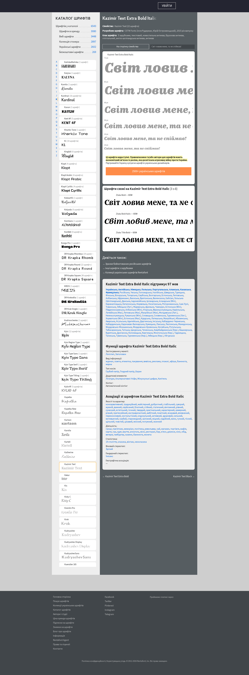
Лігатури (110, 377)
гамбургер (119, 433)
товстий (119, 420)
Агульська (121, 319)
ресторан (150, 430)
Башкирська (185, 328)
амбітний (151, 411)
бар (158, 430)
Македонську (185, 322)
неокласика (141, 440)
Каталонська (128, 302)
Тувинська (121, 334)
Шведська (169, 290)
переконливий (113, 414)
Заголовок (120, 352)
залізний (146, 417)
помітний (162, 411)
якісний (137, 420)
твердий (141, 408)
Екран (138, 369)
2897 (93, 40)
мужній (109, 405)
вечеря (109, 433)
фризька (149, 305)
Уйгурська (169, 334)
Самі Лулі (183, 302)
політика (139, 427)
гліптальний (108, 36)
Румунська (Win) (133, 314)
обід (184, 430)
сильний (178, 414)
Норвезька (141, 302)
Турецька (179, 290)
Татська (126, 328)
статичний (158, 405)
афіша (173, 359)
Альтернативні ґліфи (125, 377)
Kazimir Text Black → (184, 474)
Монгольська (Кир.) (163, 331)
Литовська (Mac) (132, 311)
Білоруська (120, 293)
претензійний (120, 411)
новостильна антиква (154, 33)
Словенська (160, 314)
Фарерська (138, 305)
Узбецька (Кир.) (155, 334)
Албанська (111, 296)
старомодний (134, 417)
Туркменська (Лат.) (176, 314)
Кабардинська (113, 322)
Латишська (156, 316)
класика (122, 440)
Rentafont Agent (61, 640)
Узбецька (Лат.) (124, 305)
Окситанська (154, 302)
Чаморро (159, 305)
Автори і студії (60, 614)
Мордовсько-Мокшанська (119, 325)
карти (109, 430)
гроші (109, 427)
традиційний (130, 402)
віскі (142, 430)
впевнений (183, 411)
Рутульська (175, 325)
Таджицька (180, 331)
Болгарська (155, 293)
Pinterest (109, 605)
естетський (121, 408)
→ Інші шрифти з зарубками (117, 266)
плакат (165, 359)
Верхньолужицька (162, 308)
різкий (109, 411)
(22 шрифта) (133, 24)
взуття (126, 430)
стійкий (148, 405)
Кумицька (150, 322)
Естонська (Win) (173, 305)
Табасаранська (113, 328)
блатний (139, 405)
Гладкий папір (127, 369)
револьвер (150, 427)
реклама (156, 359)
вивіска (147, 359)
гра (114, 430)
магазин (165, 427)
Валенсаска (159, 296)
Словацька (147, 314)
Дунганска (122, 331)
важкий (118, 405)
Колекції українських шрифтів (68, 605)
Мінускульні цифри (147, 377)
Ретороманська (170, 302)
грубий (123, 417)
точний (132, 408)
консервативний (114, 402)
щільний (110, 420)
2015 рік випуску (185, 29)
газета (117, 359)
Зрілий (109, 447)
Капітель (162, 377)
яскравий (172, 411)
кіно (178, 430)
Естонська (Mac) (132, 316)
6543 (93, 24)
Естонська (167, 293)
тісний (188, 417)
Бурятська (111, 331)
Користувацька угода (115, 661)
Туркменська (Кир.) (137, 334)
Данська (126, 299)
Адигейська (133, 319)
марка (109, 362)
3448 (93, 35)
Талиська (110, 334)
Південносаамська (115, 308)
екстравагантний (137, 411)
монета (147, 433)
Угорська (147, 308)
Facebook (109, 597)
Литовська (178, 293)
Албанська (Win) (134, 308)
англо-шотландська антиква (130, 36)
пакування (137, 359)
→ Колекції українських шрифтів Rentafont (125, 271)
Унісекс (109, 454)
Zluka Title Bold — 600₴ (126, 231)
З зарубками (124, 33)
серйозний (128, 405)
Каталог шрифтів (61, 609)
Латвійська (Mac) (114, 311)
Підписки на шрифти (63, 622)
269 (94, 50)
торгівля (174, 427)
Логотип (110, 352)
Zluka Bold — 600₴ (124, 193)
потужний (147, 420)
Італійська (158, 290)
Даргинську (146, 319)
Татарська (132, 293)
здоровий (168, 414)
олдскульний (144, 414)
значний (157, 420)
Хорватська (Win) (114, 316)
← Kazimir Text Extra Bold (115, 474)
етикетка (126, 359)
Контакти (58, 648)
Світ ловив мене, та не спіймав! (166, 45)
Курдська (145, 316)
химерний (181, 408)
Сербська (143, 293)
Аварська (110, 319)
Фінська (110, 293)
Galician (169, 296)
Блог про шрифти (62, 631)
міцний (156, 417)
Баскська (134, 296)
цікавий (128, 420)
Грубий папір (112, 369)
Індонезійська (138, 299)
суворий (180, 402)
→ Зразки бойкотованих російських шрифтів (126, 262)
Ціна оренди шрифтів (64, 618)
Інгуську (157, 319)
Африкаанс (123, 296)
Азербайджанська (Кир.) (166, 328)
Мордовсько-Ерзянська (145, 325)
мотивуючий (112, 417)
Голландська (145, 290)
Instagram (110, 610)
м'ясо (163, 430)
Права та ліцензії (61, 644)
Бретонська (146, 296)
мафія (183, 427)
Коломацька (134, 331)
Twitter (108, 601)
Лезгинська (171, 322)
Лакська (160, 322)
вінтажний (169, 405)
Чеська (134, 290)
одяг (119, 430)
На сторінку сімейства (127, 45)
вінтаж (130, 440)
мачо (173, 417)
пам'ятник (118, 427)
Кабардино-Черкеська (173, 319)
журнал (109, 359)
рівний (179, 405)
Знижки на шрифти (63, 627)
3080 (93, 29)
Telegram (109, 614)
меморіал (129, 427)
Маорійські (169, 316)
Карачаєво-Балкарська (133, 322)
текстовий (136, 33)
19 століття (111, 440)
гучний (180, 417)
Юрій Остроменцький (164, 29)
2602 (93, 45)
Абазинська (181, 316)
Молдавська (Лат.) (168, 311)
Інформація (59, 635)
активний (157, 414)
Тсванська (111, 305)
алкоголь (134, 430)
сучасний (110, 408)
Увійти (167, 6)
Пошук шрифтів (61, 601)
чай (158, 427)
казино (128, 433)
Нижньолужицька (115, 314)
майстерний (144, 402)
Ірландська (152, 299)
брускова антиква (175, 33)
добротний (156, 402)
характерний (168, 408)
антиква (150, 36)
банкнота (182, 359)
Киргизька (147, 331)
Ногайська (163, 325)
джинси (171, 430)
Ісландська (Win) (167, 299)
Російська (125, 290)
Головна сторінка (62, 596)
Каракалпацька (113, 302)
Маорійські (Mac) (149, 311)
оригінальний (153, 408)
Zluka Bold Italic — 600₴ (126, 212)
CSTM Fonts (130, 29)
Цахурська (136, 328)
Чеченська (147, 328)
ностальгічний (129, 414)
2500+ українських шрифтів (148, 169)
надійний (165, 417)
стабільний (169, 402)
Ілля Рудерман (144, 29)
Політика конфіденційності (94, 661)
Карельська (178, 308)
